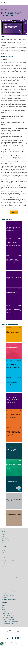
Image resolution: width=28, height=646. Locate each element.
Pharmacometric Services (7, 593)
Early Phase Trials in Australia (8, 562)
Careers (3, 607)
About (3, 605)
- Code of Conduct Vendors (8, 615)
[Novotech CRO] (14, 632)
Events (3, 548)
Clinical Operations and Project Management (11, 560)
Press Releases (5, 546)
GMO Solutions (5, 597)
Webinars (7, 9)
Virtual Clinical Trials (6, 564)
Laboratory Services (6, 579)
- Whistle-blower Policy (7, 613)
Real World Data (5, 574)
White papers (5, 538)
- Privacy (4, 611)
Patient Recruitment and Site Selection (10, 568)
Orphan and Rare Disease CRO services (10, 591)
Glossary (3, 554)
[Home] (3, 2)
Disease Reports (5, 540)
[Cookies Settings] (2, 643)
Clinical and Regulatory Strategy (9, 599)
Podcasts (4, 544)
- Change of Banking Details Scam (9, 623)
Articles (3, 534)
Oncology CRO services (7, 585)
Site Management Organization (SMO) (10, 570)
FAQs (3, 552)
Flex (3, 566)
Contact (3, 609)
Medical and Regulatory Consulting (9, 577)
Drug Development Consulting (8, 595)
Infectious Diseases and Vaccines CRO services (12, 589)
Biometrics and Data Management (9, 572)
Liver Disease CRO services (7, 587)
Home (2, 9)
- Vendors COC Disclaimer (7, 617)
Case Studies (4, 550)
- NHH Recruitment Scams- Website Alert (11, 621)
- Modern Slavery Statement (8, 619)
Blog (3, 536)
